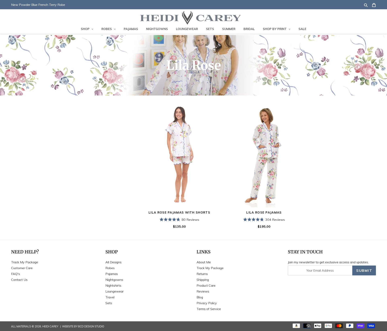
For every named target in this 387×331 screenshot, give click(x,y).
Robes (110, 268)
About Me (204, 262)
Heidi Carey (50, 326)
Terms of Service (209, 309)
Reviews (203, 291)
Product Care (206, 285)
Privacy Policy (207, 303)
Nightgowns (114, 280)
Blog (200, 297)
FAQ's (15, 274)
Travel (109, 297)
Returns (202, 274)
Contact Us (19, 280)
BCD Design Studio (91, 326)
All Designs (113, 262)
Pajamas (111, 274)
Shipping (203, 280)
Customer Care (22, 268)
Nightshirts (113, 285)
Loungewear (114, 291)
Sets (108, 303)
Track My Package (24, 262)
